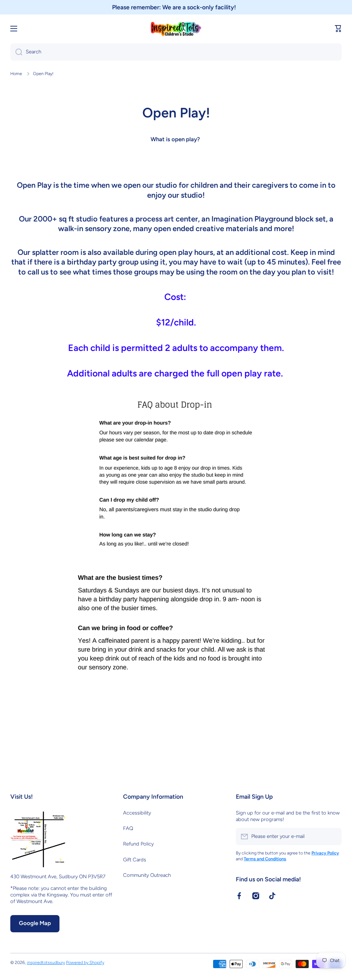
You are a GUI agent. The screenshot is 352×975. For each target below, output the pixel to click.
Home (16, 73)
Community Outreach (147, 875)
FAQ (128, 828)
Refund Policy (138, 844)
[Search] (16, 52)
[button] (338, 28)
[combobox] (176, 52)
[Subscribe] (333, 836)
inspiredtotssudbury (46, 962)
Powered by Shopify (85, 962)
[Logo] (176, 28)
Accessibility (137, 813)
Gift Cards (134, 860)
